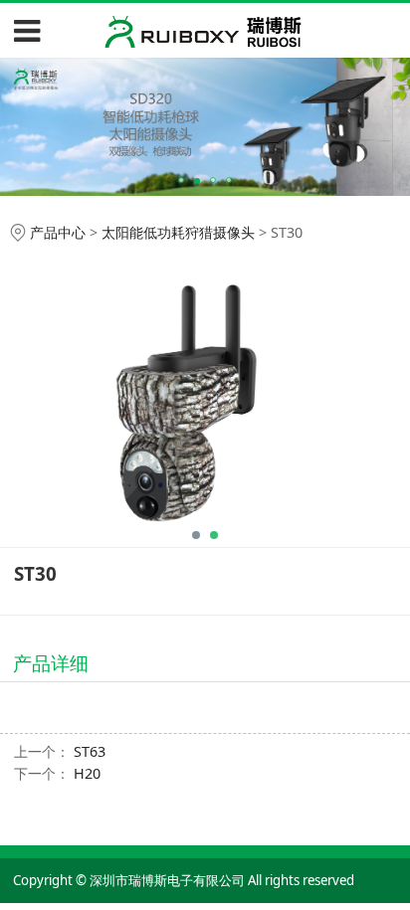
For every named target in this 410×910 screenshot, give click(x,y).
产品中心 (58, 232)
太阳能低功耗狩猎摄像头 (178, 232)
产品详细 (51, 662)
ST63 (89, 751)
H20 (87, 773)
